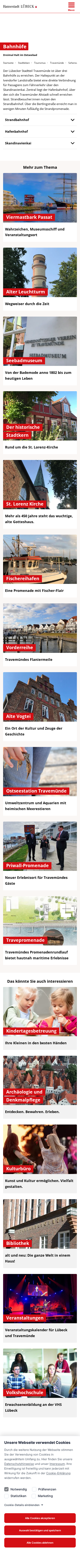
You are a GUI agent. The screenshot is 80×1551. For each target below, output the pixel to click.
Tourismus (40, 62)
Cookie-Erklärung (58, 1473)
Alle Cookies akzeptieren (40, 1518)
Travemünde (57, 62)
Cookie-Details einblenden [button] (22, 1505)
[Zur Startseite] (20, 6)
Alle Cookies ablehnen (40, 1542)
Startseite (8, 62)
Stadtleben (24, 62)
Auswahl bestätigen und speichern (40, 1530)
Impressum (57, 1464)
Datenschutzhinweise (19, 1464)
